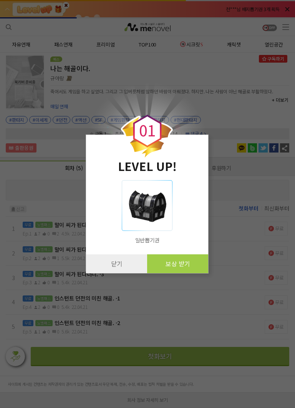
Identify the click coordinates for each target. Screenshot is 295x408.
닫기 (117, 263)
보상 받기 (178, 263)
